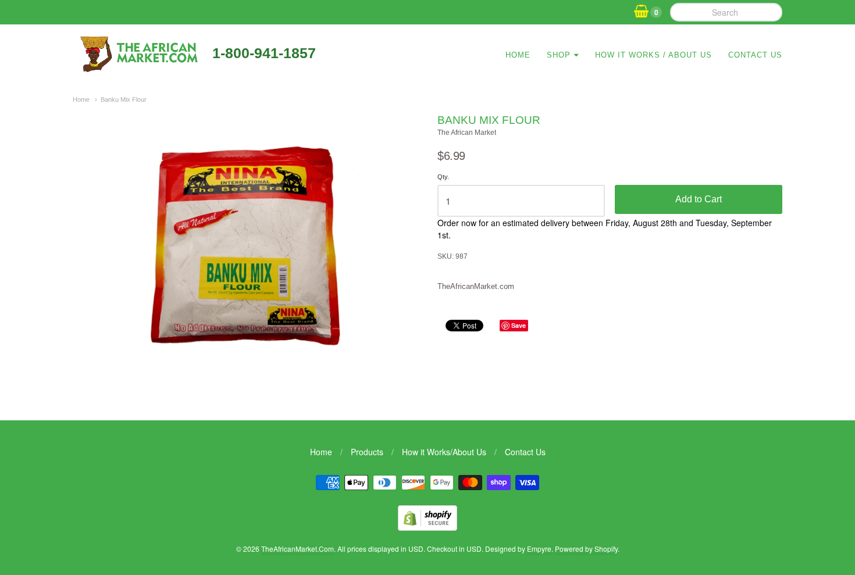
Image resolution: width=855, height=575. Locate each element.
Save (518, 325)
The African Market (466, 132)
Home (517, 55)
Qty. (443, 176)
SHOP (559, 55)
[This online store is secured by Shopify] (427, 527)
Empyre (539, 548)
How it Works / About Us (653, 55)
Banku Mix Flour (124, 99)
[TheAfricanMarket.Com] (138, 68)
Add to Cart (698, 199)
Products (367, 452)
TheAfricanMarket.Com (297, 548)
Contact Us (755, 55)
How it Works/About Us (444, 452)
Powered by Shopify (586, 548)
